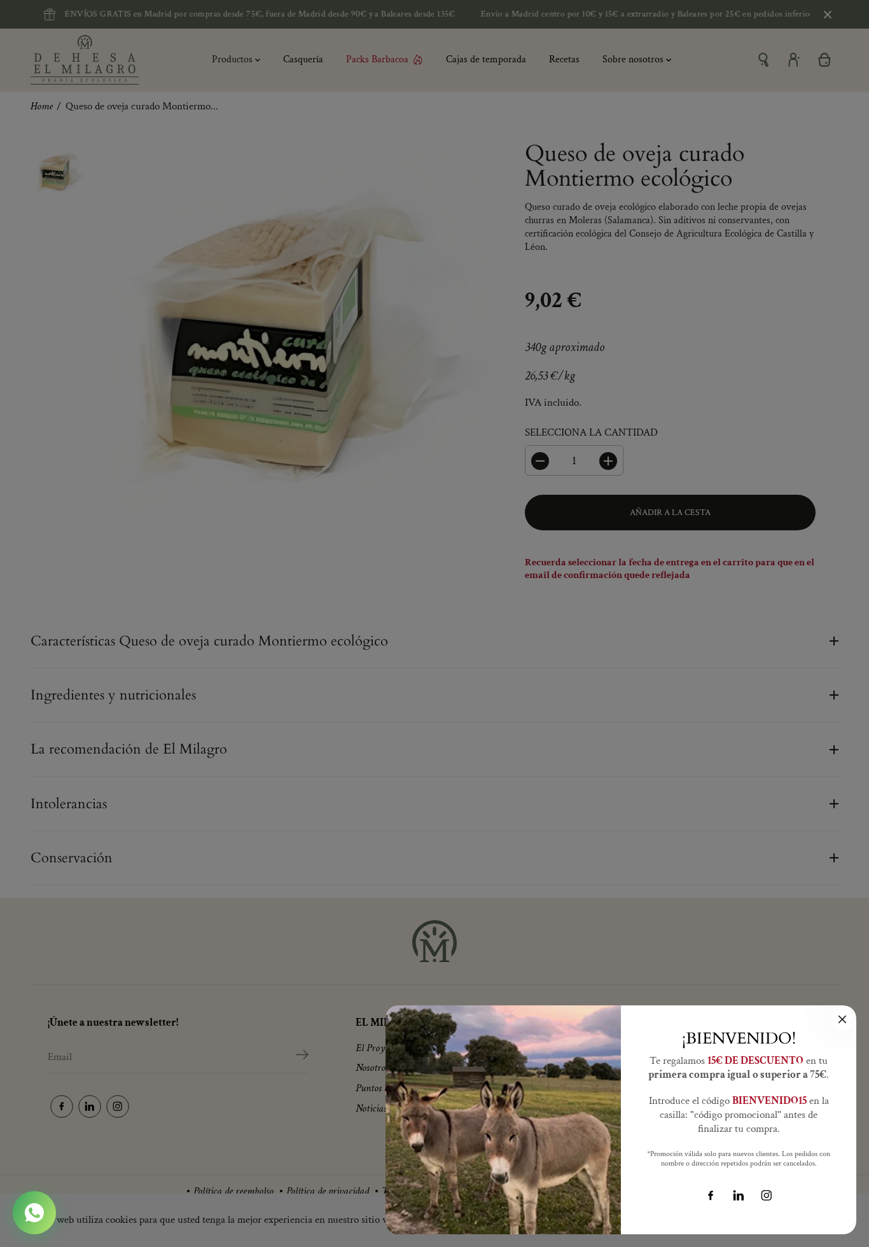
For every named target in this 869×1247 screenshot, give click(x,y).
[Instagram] (767, 1195)
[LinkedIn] (739, 1195)
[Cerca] (842, 1019)
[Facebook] (711, 1195)
